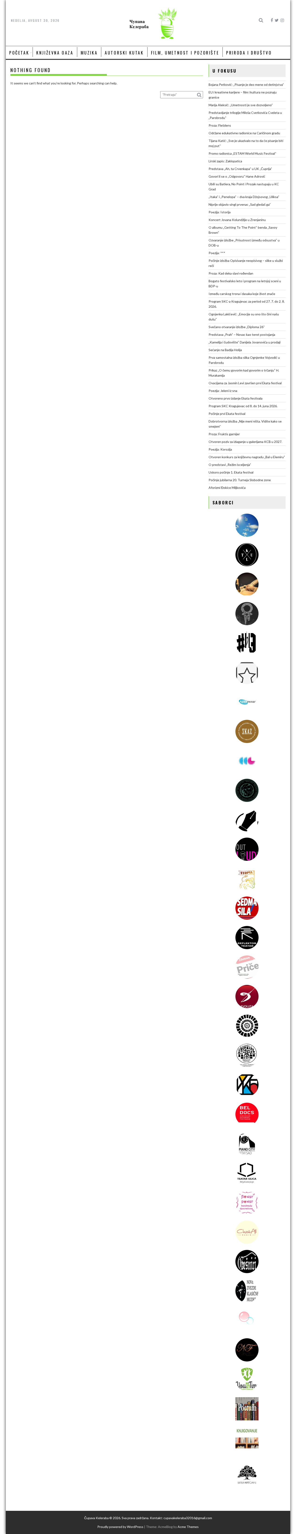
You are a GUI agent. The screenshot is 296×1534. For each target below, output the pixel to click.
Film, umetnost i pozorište (185, 53)
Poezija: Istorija (220, 212)
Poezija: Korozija (220, 449)
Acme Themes (188, 1527)
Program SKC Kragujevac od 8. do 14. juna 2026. (243, 406)
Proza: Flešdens (220, 125)
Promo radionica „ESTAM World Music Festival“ (242, 153)
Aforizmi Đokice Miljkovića (227, 488)
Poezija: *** (217, 253)
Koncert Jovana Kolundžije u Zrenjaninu (237, 220)
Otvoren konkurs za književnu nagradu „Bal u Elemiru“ (247, 457)
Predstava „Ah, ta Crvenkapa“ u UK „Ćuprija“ (240, 169)
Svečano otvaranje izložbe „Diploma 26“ (237, 327)
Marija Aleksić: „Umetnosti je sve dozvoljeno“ (241, 105)
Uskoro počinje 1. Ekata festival (231, 472)
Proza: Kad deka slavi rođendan (231, 273)
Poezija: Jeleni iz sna (223, 391)
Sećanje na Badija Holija (225, 350)
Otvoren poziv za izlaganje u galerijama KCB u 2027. (245, 442)
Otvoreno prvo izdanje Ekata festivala (235, 398)
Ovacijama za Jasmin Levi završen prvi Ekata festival (245, 383)
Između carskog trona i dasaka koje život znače (242, 294)
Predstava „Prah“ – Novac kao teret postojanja (242, 334)
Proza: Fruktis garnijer (224, 434)
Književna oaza (54, 53)
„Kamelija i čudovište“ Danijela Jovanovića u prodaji (245, 342)
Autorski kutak (124, 53)
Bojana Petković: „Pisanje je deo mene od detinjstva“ (246, 84)
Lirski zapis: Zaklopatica (225, 161)
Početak (19, 53)
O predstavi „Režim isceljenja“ (230, 465)
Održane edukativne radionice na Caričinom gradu (244, 133)
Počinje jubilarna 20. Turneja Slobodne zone (240, 480)
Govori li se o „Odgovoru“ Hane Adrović (237, 176)
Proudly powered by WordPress (120, 1527)
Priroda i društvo (249, 53)
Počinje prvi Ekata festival (227, 414)
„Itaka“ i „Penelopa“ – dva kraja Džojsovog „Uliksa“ (244, 197)
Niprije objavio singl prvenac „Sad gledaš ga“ (240, 204)
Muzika (89, 53)
